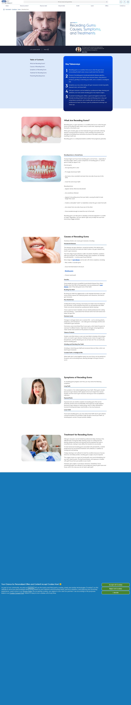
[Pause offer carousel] (106, 1)
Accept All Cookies (115, 585)
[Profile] (124, 1)
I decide (116, 592)
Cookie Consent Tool (17, 593)
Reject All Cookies (115, 589)
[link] (128, 1)
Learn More (84, 51)
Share (45, 49)
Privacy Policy (27, 591)
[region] (85, 189)
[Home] (4, 9)
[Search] (120, 1)
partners (31, 588)
